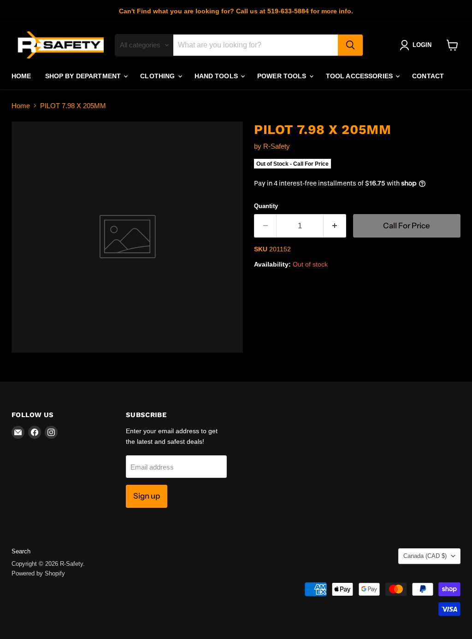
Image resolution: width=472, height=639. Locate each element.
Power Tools (282, 76)
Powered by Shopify (38, 573)
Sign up (146, 495)
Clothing (158, 76)
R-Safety (276, 146)
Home (21, 76)
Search (21, 551)
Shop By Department (84, 76)
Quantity (266, 206)
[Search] (350, 45)
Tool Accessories (360, 76)
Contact (428, 76)
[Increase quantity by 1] (335, 226)
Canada (425, 555)
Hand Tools (217, 76)
